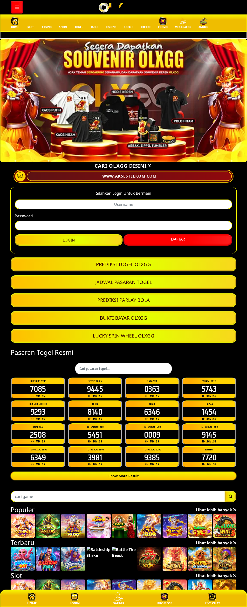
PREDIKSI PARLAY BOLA (123, 300)
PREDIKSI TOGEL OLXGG (123, 264)
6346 (152, 411)
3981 (95, 457)
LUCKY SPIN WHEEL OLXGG (123, 335)
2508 (38, 434)
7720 (209, 457)
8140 (95, 411)
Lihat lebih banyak (214, 509)
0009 (152, 434)
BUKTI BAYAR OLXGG (123, 318)
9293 (37, 411)
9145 (209, 434)
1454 (209, 411)
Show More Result (124, 476)
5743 (209, 388)
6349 (38, 457)
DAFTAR (178, 239)
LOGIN (69, 240)
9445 (95, 388)
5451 (95, 434)
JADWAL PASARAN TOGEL (123, 282)
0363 (152, 388)
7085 (38, 388)
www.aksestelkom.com (129, 176)
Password (24, 216)
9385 (152, 457)
